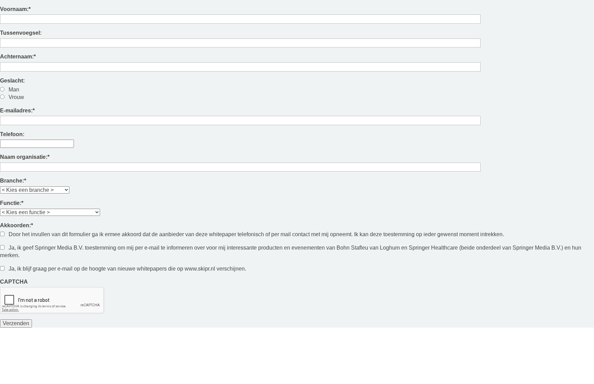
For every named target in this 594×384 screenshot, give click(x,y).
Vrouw (16, 97)
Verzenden (16, 323)
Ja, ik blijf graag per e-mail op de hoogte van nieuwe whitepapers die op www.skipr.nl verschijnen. (127, 269)
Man (14, 89)
